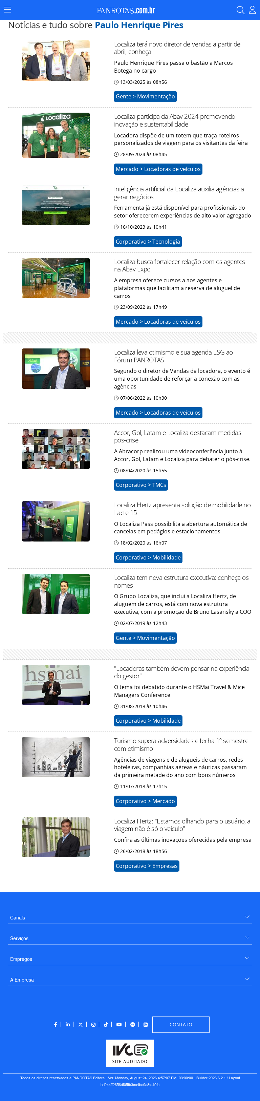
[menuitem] (130, 915)
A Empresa (22, 979)
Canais (17, 917)
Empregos (21, 958)
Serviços (19, 938)
